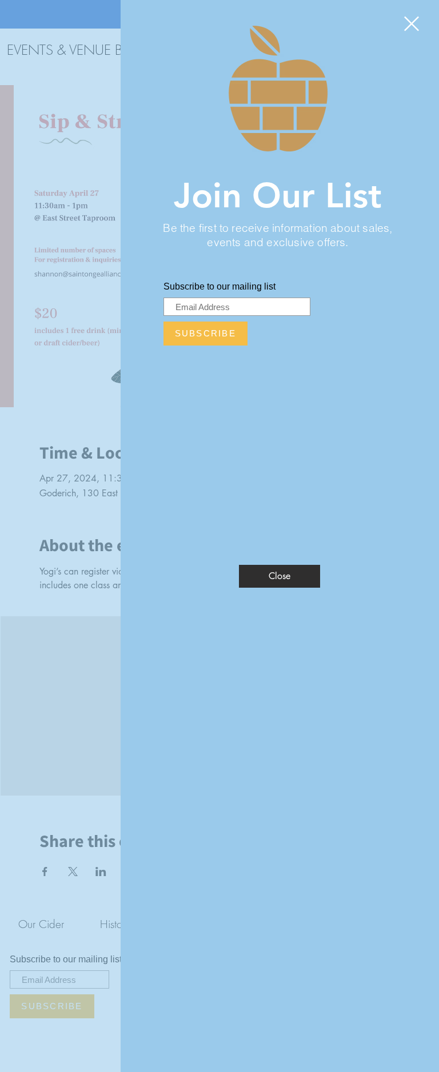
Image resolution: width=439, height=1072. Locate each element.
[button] (411, 24)
